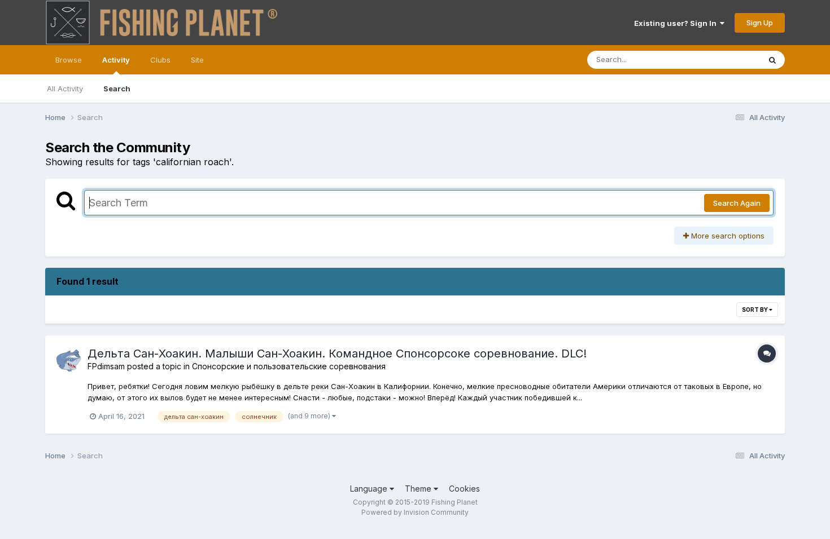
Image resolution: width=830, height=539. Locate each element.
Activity (116, 59)
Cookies (464, 488)
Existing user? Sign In (677, 23)
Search (116, 88)
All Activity (65, 88)
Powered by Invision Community (415, 512)
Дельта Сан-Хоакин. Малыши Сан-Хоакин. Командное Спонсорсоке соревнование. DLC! (337, 353)
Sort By (755, 309)
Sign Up (759, 22)
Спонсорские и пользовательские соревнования (289, 366)
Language (370, 488)
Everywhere (725, 59)
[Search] (772, 60)
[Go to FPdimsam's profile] (68, 359)
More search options (727, 235)
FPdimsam (106, 366)
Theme (419, 488)
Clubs (160, 59)
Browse (68, 59)
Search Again (737, 202)
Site (197, 59)
